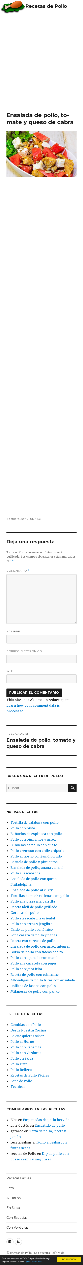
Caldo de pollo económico (31, 929)
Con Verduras (17, 1227)
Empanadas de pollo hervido (46, 1120)
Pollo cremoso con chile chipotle (37, 851)
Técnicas (17, 1087)
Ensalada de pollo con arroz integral (40, 946)
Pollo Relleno (21, 1070)
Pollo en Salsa (21, 1058)
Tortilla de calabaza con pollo (34, 822)
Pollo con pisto (22, 828)
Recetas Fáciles (18, 1178)
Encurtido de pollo (50, 1125)
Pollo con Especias (25, 1047)
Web (9, 670)
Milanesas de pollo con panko (35, 991)
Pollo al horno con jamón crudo (36, 856)
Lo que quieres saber (27, 1036)
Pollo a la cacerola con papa (33, 963)
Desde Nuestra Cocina (28, 1030)
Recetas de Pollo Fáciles (29, 1075)
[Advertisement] (41, 56)
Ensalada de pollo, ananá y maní (36, 868)
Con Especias (16, 1218)
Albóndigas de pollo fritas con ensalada (42, 980)
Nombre (13, 631)
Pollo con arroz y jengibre (31, 924)
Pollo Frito (19, 1064)
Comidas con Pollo (25, 1025)
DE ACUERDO (69, 1259)
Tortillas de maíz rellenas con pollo (39, 896)
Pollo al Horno (22, 1042)
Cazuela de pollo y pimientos (34, 862)
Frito (10, 1188)
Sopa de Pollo (21, 1081)
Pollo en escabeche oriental (32, 918)
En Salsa (13, 1208)
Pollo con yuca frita (26, 969)
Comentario (18, 570)
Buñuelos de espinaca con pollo (36, 834)
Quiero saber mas (33, 1261)
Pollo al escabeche (25, 873)
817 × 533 (36, 518)
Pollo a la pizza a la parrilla (32, 901)
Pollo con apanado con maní (33, 958)
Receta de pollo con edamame (34, 975)
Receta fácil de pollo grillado (33, 907)
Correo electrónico (24, 651)
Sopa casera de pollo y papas (33, 935)
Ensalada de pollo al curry (31, 890)
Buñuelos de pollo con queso (33, 845)
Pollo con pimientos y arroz (33, 839)
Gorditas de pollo (24, 913)
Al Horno (13, 1198)
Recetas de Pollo (46, 6)
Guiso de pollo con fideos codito (36, 952)
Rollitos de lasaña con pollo (33, 986)
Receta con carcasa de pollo (32, 941)
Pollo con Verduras (25, 1053)
